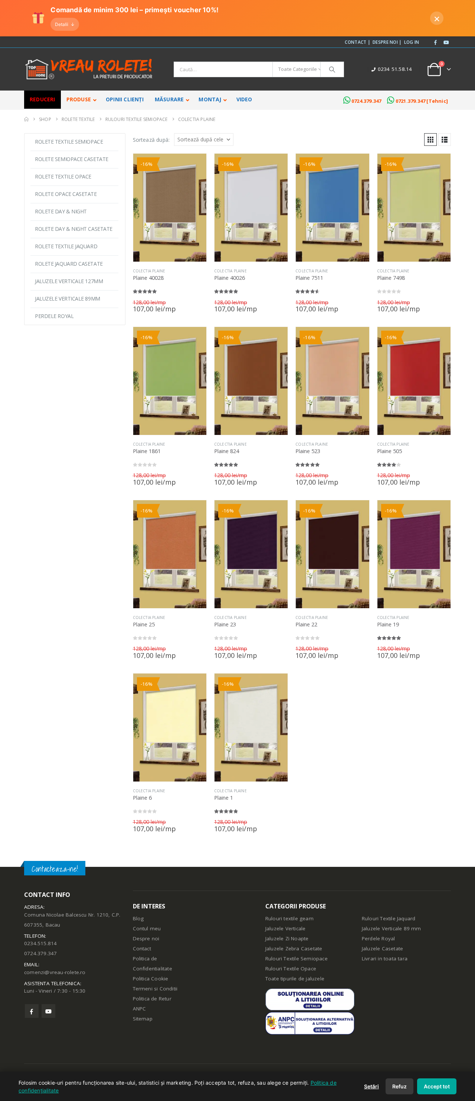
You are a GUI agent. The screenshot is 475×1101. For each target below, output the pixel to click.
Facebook (32, 1011)
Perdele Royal (54, 316)
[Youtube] (446, 42)
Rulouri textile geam (289, 918)
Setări (371, 1086)
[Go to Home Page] (26, 119)
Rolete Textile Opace (63, 176)
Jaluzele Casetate (382, 948)
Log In (411, 42)
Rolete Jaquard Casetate (69, 263)
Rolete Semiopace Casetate (71, 159)
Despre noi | (387, 42)
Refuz (399, 1086)
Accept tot (437, 1086)
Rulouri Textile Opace (290, 968)
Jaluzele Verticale (285, 928)
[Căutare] (332, 69)
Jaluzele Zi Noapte (287, 938)
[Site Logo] (89, 69)
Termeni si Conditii (155, 988)
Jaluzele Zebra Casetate (293, 948)
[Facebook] (435, 42)
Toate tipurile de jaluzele (294, 978)
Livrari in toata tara (384, 958)
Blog (138, 918)
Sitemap (143, 1018)
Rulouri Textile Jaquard (389, 918)
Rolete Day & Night (61, 211)
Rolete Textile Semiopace (69, 141)
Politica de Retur (152, 998)
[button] (430, 139)
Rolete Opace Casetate (66, 193)
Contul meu (147, 928)
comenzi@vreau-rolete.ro (55, 972)
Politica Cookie (150, 978)
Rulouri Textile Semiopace (296, 958)
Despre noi (146, 938)
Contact (142, 948)
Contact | (357, 42)
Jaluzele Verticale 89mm (67, 298)
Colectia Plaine (149, 270)
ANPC (139, 1008)
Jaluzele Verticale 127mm (69, 281)
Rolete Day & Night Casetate (73, 228)
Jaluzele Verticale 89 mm (391, 928)
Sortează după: (151, 139)
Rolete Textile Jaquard (66, 246)
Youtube (48, 1011)
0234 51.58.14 (395, 69)
